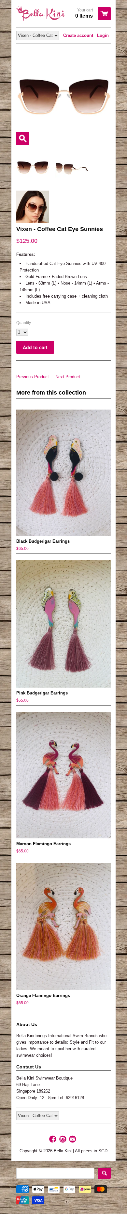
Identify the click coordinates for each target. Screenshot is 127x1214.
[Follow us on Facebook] (53, 1139)
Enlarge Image (22, 138)
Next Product (67, 376)
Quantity (23, 322)
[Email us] (73, 1139)
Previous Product (32, 376)
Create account (78, 35)
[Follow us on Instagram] (63, 1139)
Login (103, 35)
